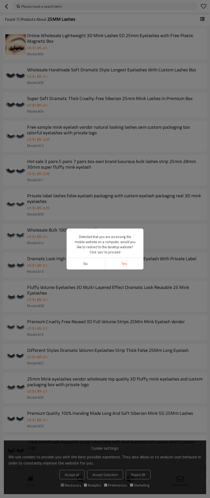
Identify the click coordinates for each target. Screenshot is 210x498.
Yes (124, 264)
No (85, 264)
